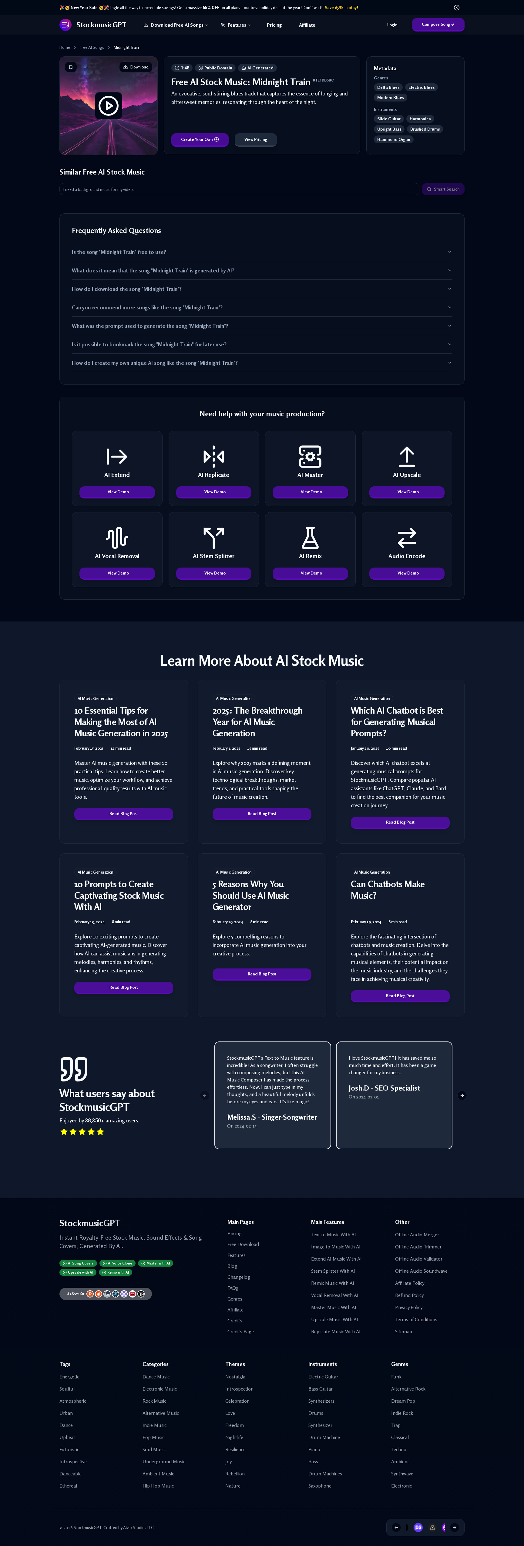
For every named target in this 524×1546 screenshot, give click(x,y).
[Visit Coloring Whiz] (438, 1527)
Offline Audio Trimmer (418, 1247)
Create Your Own (197, 139)
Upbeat (67, 1437)
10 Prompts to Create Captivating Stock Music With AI (119, 895)
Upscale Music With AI (334, 1319)
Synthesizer (320, 1425)
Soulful (67, 1389)
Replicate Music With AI (336, 1331)
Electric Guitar (323, 1377)
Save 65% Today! (341, 7)
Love (230, 1413)
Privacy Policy (408, 1307)
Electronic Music (160, 1389)
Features (237, 25)
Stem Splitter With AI (333, 1271)
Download (139, 66)
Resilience (235, 1449)
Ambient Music (158, 1474)
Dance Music (156, 1377)
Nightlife (234, 1437)
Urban (66, 1413)
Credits (234, 1321)
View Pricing (255, 139)
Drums (315, 1413)
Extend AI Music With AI (336, 1259)
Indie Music (154, 1425)
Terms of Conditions (416, 1319)
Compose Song (436, 24)
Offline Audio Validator (418, 1259)
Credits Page (240, 1331)
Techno (398, 1449)
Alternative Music (161, 1413)
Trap (396, 1425)
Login (392, 24)
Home (64, 47)
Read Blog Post (123, 813)
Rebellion (235, 1474)
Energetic (69, 1377)
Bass (313, 1461)
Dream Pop (403, 1401)
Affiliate (307, 25)
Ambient (400, 1461)
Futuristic (69, 1449)
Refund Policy (409, 1295)
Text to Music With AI (333, 1234)
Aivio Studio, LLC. (139, 1527)
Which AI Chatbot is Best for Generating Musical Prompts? (397, 721)
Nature (232, 1486)
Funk (396, 1377)
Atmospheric (72, 1401)
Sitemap (403, 1331)
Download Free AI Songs (177, 25)
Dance (66, 1425)
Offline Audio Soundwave (421, 1271)
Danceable (70, 1474)
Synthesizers (321, 1401)
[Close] (457, 8)
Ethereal (68, 1486)
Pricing (274, 25)
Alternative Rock (408, 1389)
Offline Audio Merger (417, 1234)
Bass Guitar (320, 1389)
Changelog (238, 1277)
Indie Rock (402, 1413)
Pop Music (153, 1437)
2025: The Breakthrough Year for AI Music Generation (258, 721)
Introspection (239, 1389)
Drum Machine (324, 1437)
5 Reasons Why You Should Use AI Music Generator (251, 895)
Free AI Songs (92, 47)
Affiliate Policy (409, 1283)
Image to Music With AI (336, 1247)
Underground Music (164, 1461)
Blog (232, 1266)
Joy (228, 1461)
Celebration (237, 1401)
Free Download (243, 1244)
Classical (400, 1437)
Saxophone (319, 1486)
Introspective (73, 1461)
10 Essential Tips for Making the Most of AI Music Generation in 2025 (121, 721)
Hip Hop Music (158, 1486)
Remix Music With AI (332, 1283)
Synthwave (402, 1474)
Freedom (234, 1425)
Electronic (401, 1486)
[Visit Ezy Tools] (424, 1527)
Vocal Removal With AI (334, 1295)
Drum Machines (325, 1474)
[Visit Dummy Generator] (410, 1527)
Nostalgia (235, 1377)
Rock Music (154, 1401)
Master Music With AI (333, 1307)
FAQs (232, 1288)
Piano (314, 1449)
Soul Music (154, 1449)
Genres (234, 1299)
